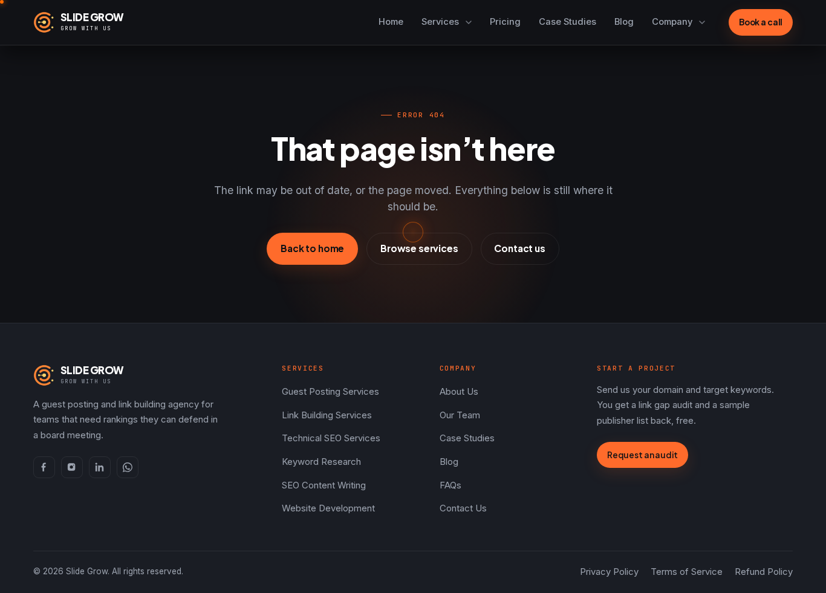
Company (672, 21)
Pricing (505, 21)
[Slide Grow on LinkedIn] (100, 467)
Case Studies (567, 21)
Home (391, 21)
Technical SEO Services (331, 438)
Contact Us (463, 508)
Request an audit (642, 455)
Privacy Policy (609, 571)
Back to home (312, 248)
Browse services (419, 248)
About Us (459, 391)
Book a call (761, 22)
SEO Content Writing (324, 485)
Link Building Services (327, 415)
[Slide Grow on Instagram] (72, 467)
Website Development (328, 508)
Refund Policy (764, 571)
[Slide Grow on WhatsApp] (127, 467)
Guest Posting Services (330, 391)
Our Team (460, 415)
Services (440, 21)
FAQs (450, 485)
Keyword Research (321, 461)
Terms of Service (687, 571)
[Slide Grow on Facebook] (44, 467)
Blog (624, 21)
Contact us (519, 248)
